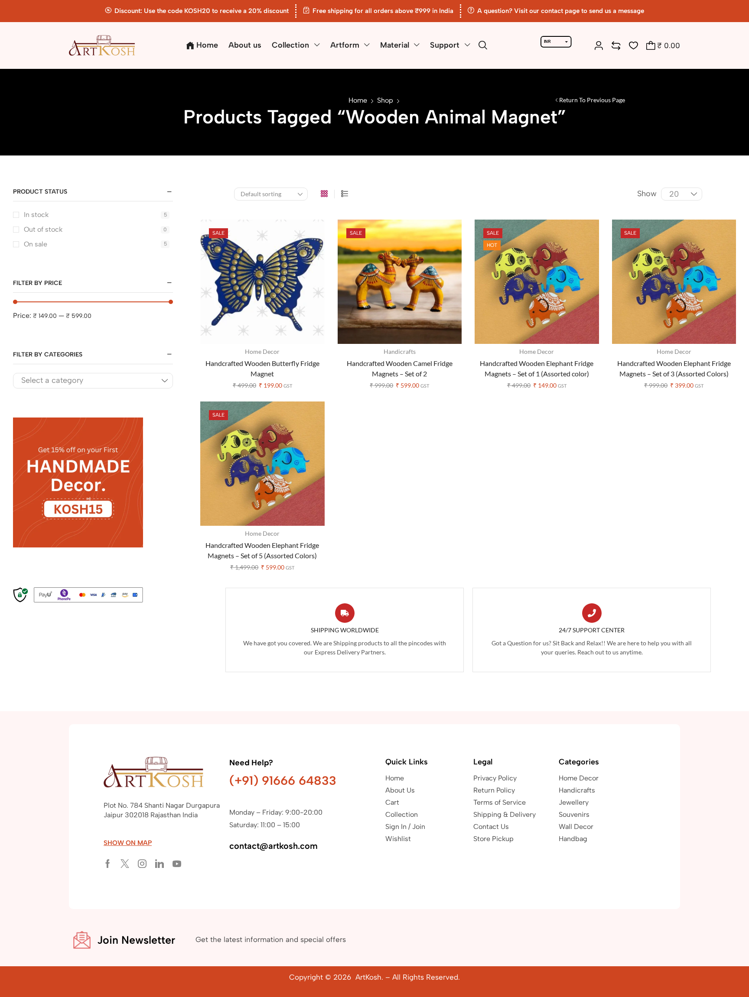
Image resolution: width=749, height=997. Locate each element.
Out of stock (95, 229)
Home (357, 100)
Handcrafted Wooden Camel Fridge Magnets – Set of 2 (400, 368)
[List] (344, 194)
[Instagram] (142, 863)
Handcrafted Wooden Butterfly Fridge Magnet (262, 368)
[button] (483, 45)
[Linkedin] (159, 863)
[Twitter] (124, 863)
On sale (95, 244)
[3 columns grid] (324, 194)
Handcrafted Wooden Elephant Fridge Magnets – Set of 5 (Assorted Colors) (262, 550)
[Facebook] (108, 863)
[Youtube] (177, 863)
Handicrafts (400, 351)
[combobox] (93, 381)
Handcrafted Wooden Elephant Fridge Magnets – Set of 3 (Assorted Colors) (674, 368)
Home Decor (262, 351)
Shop (385, 100)
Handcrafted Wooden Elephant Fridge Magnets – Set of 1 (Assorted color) (536, 368)
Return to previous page (592, 100)
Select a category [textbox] (52, 380)
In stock (95, 214)
